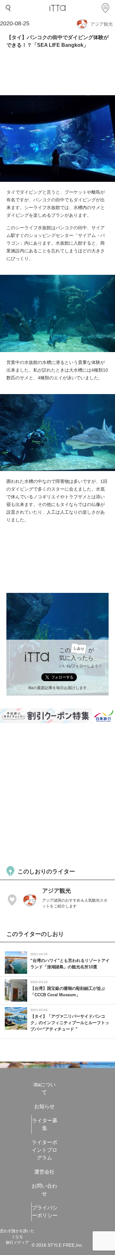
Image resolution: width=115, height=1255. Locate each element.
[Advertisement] (57, 793)
